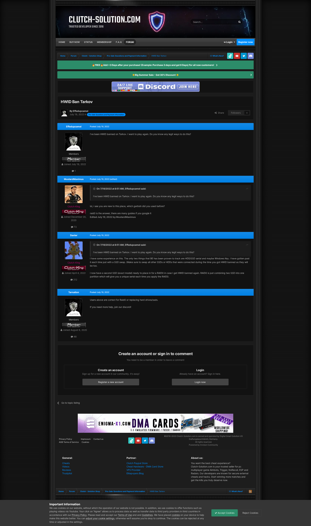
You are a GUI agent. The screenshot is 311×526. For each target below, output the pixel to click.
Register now (245, 42)
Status (88, 42)
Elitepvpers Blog (135, 473)
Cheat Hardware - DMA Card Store (145, 466)
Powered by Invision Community (203, 445)
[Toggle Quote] (94, 188)
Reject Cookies (250, 512)
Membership (104, 42)
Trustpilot (67, 473)
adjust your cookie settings (100, 518)
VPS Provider (133, 470)
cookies (176, 515)
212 (75, 279)
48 (75, 336)
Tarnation (73, 292)
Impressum (86, 439)
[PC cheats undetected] (155, 86)
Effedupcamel (73, 126)
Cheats (66, 463)
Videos (65, 466)
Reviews (66, 470)
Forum (130, 42)
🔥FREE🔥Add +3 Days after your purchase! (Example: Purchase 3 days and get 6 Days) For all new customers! (153, 65)
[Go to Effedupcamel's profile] (64, 112)
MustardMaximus (74, 179)
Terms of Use (125, 515)
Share (220, 112)
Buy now (74, 42)
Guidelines (147, 515)
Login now (200, 382)
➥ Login (229, 42)
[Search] (239, 22)
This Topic (227, 22)
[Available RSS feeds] (250, 491)
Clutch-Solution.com (186, 436)
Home (62, 42)
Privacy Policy (65, 439)
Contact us (98, 439)
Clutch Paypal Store (137, 463)
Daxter (73, 235)
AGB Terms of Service (69, 442)
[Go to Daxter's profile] (74, 250)
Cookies (85, 442)
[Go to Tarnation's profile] (74, 307)
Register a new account (110, 382)
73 (75, 226)
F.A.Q (119, 42)
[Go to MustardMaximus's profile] (74, 194)
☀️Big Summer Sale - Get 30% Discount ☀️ (155, 74)
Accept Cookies (225, 512)
